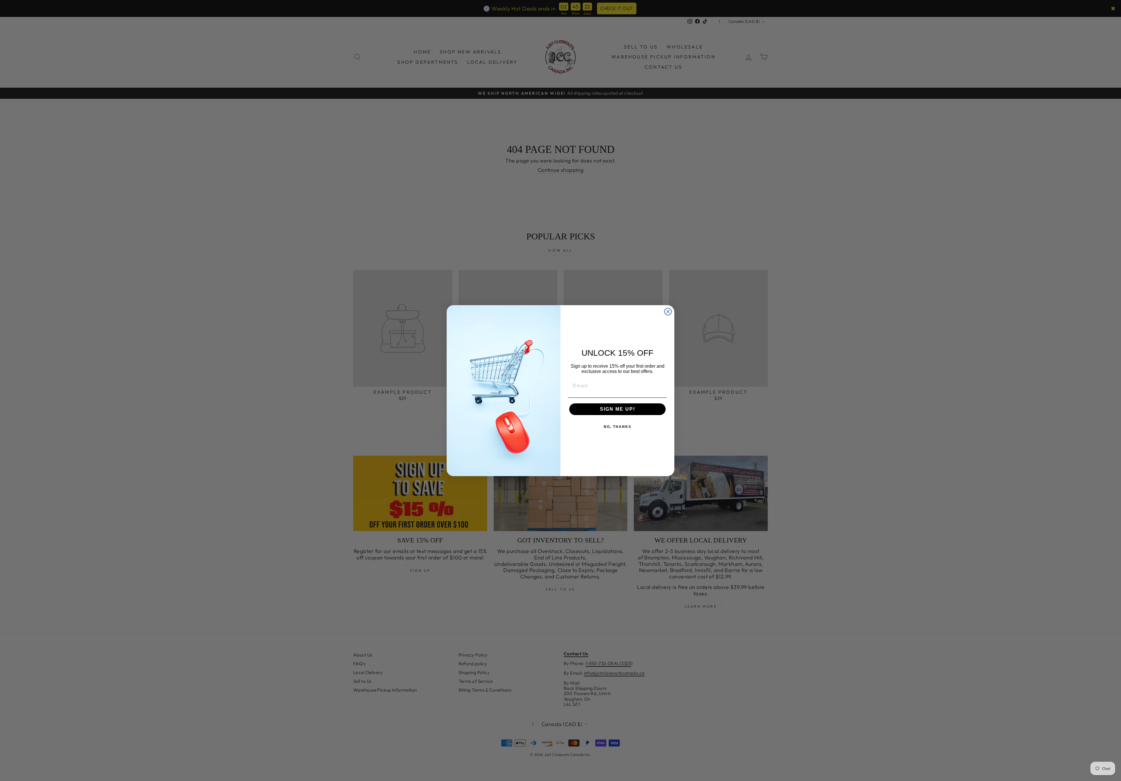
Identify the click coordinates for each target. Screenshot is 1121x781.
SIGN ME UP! (617, 409)
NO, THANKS (617, 427)
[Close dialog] (667, 311)
